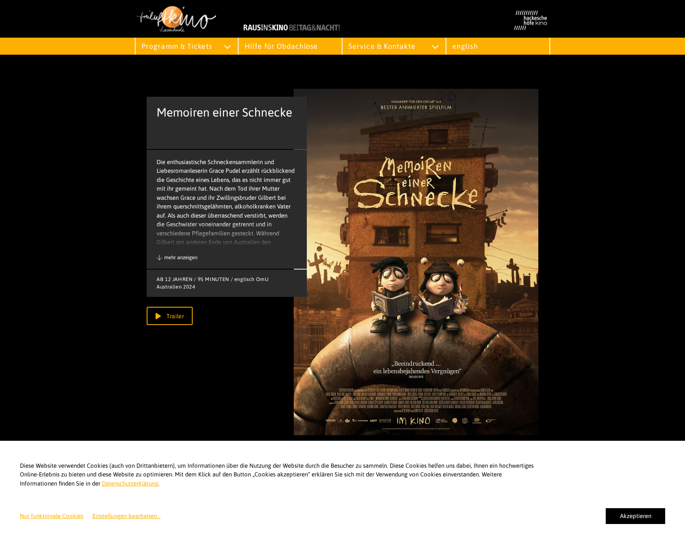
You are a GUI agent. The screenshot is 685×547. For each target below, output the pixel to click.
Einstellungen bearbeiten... (126, 516)
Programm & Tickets (177, 46)
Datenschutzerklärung (130, 483)
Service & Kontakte (381, 46)
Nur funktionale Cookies (51, 516)
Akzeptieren (635, 516)
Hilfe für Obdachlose (281, 46)
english (465, 46)
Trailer (174, 316)
